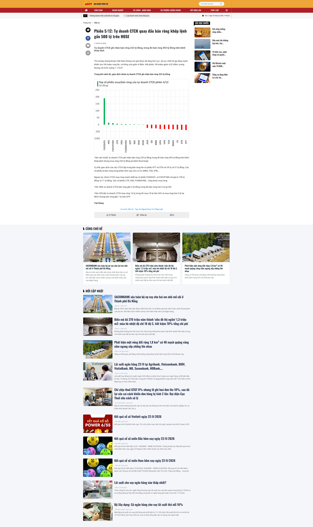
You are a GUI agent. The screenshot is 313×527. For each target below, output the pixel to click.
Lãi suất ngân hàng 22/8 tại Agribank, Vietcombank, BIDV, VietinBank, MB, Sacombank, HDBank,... (149, 366)
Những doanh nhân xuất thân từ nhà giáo (99, 16)
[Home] (88, 30)
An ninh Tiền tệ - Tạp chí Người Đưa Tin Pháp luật (141, 209)
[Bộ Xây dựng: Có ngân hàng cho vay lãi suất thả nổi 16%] (97, 512)
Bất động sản (195, 10)
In (173, 215)
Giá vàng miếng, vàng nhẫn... (218, 30)
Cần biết (117, 421)
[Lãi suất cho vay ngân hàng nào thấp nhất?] (97, 490)
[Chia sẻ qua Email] (88, 45)
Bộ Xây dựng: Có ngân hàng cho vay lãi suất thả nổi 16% (148, 505)
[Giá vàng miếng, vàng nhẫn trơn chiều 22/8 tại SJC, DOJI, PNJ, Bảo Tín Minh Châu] (202, 32)
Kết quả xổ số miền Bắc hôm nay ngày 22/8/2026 (144, 439)
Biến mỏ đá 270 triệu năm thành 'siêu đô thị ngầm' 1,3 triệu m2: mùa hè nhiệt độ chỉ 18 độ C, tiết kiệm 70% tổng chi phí (156, 268)
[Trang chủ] (86, 10)
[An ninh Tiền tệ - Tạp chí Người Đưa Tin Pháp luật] (95, 4)
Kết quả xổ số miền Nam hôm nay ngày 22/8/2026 (144, 461)
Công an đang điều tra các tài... (220, 76)
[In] (88, 52)
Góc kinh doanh (120, 403)
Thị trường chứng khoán (170, 10)
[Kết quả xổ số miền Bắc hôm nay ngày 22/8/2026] (97, 446)
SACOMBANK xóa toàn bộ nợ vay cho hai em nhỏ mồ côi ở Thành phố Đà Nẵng (107, 267)
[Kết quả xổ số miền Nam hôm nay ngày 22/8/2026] (97, 468)
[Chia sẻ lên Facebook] (88, 38)
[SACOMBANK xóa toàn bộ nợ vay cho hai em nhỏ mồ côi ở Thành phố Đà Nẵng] (107, 247)
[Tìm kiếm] (221, 4)
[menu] (227, 10)
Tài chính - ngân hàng (142, 10)
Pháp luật (215, 10)
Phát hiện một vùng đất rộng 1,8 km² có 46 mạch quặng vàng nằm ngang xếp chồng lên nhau (204, 268)
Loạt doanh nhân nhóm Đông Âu (132, 16)
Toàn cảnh (98, 10)
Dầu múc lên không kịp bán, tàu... (220, 42)
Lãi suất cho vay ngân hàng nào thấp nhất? (140, 483)
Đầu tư (87, 260)
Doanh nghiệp (117, 10)
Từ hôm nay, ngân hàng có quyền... (219, 53)
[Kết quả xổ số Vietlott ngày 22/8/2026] (97, 424)
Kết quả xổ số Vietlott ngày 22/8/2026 (137, 417)
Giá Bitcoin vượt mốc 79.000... (219, 65)
